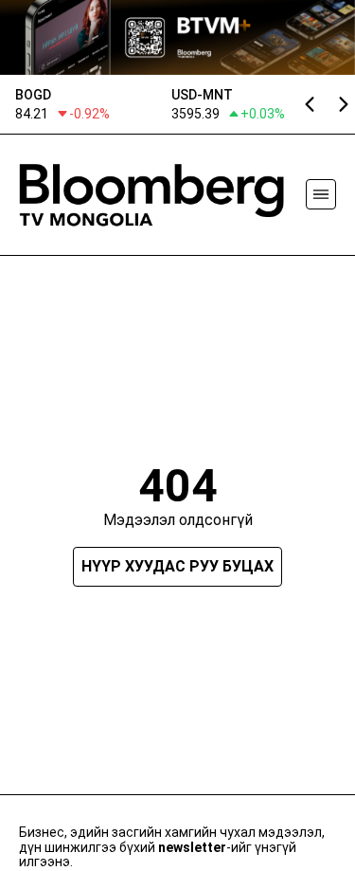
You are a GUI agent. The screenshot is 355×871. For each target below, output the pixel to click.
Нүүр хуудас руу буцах (177, 566)
